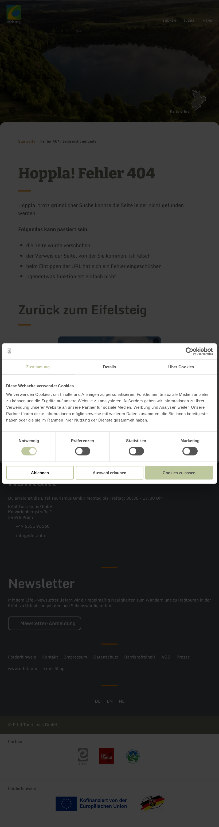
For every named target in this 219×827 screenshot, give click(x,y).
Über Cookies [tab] (181, 367)
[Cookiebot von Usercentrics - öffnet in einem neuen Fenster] (189, 351)
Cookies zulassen (179, 472)
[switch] (82, 451)
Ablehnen (40, 472)
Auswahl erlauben (109, 472)
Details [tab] (109, 367)
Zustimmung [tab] (38, 367)
